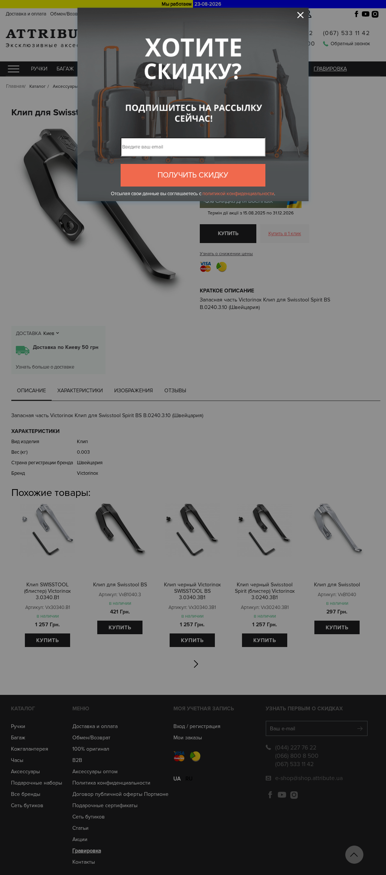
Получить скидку (193, 175)
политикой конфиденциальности (238, 194)
